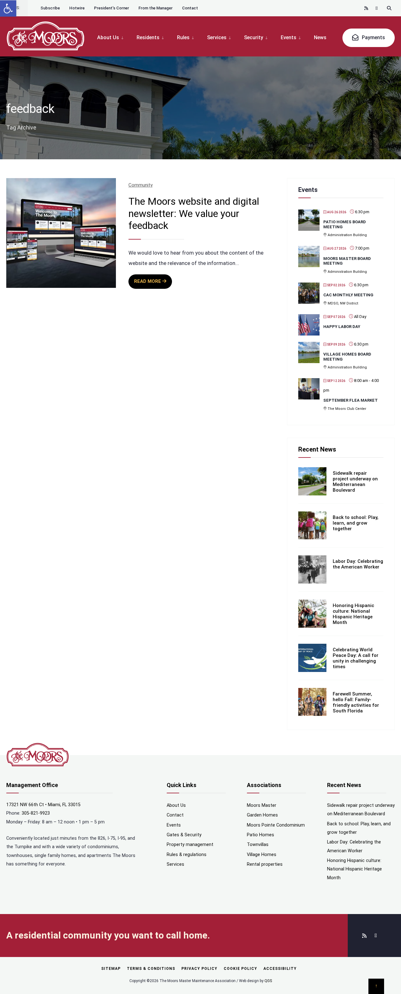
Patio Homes (260, 835)
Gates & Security (184, 835)
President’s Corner (111, 8)
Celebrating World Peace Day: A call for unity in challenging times (355, 658)
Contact (190, 8)
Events (288, 37)
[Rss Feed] (366, 8)
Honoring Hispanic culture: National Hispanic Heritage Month (353, 614)
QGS (268, 981)
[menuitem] (113, 37)
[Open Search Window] (389, 8)
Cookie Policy (240, 968)
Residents (148, 37)
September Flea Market (350, 400)
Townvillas (257, 844)
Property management (190, 844)
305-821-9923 (36, 813)
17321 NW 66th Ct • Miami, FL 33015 (43, 804)
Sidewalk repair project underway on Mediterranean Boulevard (355, 481)
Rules (183, 37)
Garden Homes (262, 815)
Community (140, 185)
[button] (8, 8)
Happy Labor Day (341, 326)
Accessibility (280, 968)
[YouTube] (377, 8)
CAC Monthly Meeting (348, 295)
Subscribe (50, 8)
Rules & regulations (186, 854)
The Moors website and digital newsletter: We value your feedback (193, 213)
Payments (373, 37)
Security (253, 37)
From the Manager (155, 8)
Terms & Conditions (151, 968)
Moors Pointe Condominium (276, 825)
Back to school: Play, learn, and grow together (355, 523)
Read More (153, 283)
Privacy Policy (199, 968)
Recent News (317, 449)
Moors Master (261, 805)
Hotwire (77, 8)
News (320, 37)
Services (217, 37)
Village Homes (261, 854)
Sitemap (111, 968)
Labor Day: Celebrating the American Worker (358, 564)
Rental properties (265, 864)
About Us (108, 37)
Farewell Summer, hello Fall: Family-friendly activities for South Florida (356, 702)
